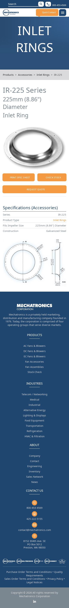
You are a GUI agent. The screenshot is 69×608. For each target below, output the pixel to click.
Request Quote (36, 189)
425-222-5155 (34, 519)
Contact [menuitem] (34, 461)
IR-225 (58, 74)
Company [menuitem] (34, 455)
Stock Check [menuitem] (35, 372)
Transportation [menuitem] (34, 425)
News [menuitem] (34, 482)
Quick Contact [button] (49, 12)
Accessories (25, 74)
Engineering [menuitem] (34, 466)
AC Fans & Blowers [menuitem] (34, 345)
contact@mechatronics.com (34, 530)
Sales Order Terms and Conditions (24, 578)
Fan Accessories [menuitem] (34, 361)
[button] (41, 4)
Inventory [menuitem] (34, 471)
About (34, 445)
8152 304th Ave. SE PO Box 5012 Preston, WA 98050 (34, 544)
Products (8, 74)
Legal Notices (34, 582)
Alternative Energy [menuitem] (34, 410)
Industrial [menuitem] (34, 405)
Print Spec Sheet (20, 177)
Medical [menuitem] (34, 399)
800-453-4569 (34, 507)
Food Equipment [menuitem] (34, 420)
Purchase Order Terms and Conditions (29, 572)
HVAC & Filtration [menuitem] (35, 436)
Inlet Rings (43, 74)
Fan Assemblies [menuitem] (34, 367)
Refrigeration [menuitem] (34, 431)
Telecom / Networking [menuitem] (34, 394)
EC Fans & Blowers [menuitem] (34, 356)
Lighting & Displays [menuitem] (34, 415)
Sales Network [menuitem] (34, 476)
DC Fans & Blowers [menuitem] (35, 351)
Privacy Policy (55, 578)
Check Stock (53, 177)
